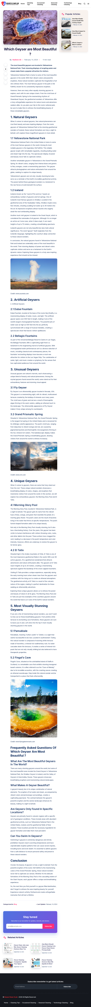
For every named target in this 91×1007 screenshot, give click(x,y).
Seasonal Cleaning (54, 3)
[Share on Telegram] (5, 78)
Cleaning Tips (30, 3)
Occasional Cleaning (41, 3)
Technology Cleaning (68, 3)
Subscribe (48, 926)
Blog (79, 4)
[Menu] (88, 3)
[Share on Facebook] (5, 64)
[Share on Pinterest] (5, 73)
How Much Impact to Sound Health (78, 32)
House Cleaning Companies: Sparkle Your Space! (20, 962)
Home (23, 4)
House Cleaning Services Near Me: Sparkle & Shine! (47, 962)
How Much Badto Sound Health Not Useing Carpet (77, 20)
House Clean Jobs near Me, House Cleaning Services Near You (21, 947)
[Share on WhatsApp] (5, 82)
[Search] (84, 3)
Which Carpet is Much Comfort (77, 43)
